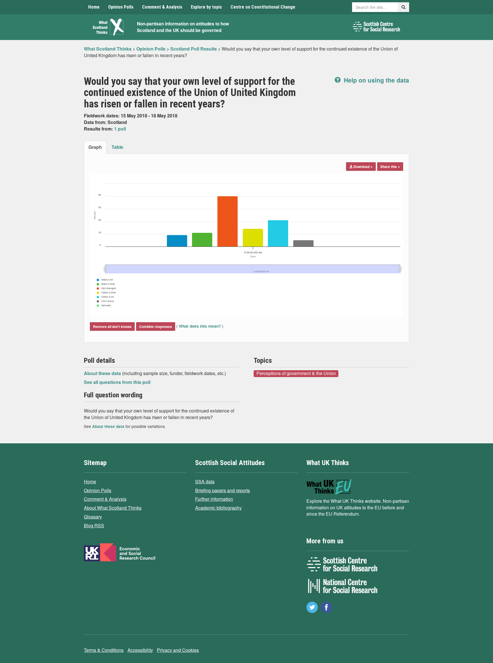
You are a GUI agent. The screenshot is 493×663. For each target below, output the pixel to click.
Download (361, 166)
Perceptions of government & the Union (296, 373)
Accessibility (140, 650)
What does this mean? (200, 326)
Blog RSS (94, 525)
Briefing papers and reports (222, 490)
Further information (214, 499)
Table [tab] (117, 147)
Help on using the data (375, 80)
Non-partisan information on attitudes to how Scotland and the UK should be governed (183, 27)
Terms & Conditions (104, 650)
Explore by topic (206, 7)
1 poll (120, 128)
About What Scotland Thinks (113, 507)
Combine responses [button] (155, 326)
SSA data (205, 481)
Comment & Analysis (162, 7)
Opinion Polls (121, 7)
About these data (103, 373)
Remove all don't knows (112, 326)
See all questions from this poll (117, 382)
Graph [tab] (95, 147)
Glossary (93, 516)
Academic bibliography (218, 507)
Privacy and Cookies (178, 650)
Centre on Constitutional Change (263, 7)
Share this (389, 166)
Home (94, 7)
